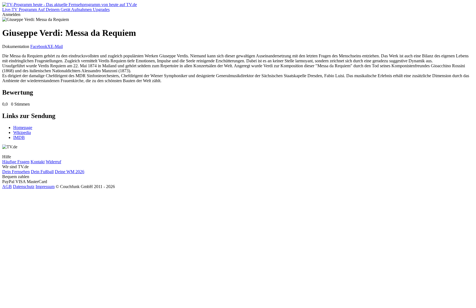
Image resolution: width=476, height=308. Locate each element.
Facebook (38, 46)
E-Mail (57, 46)
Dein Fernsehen (16, 171)
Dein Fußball (42, 171)
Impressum (45, 186)
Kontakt (38, 161)
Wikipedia (22, 132)
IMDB (19, 137)
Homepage (22, 127)
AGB (7, 186)
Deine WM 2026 (69, 171)
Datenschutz (23, 186)
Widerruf (53, 161)
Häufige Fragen (15, 161)
